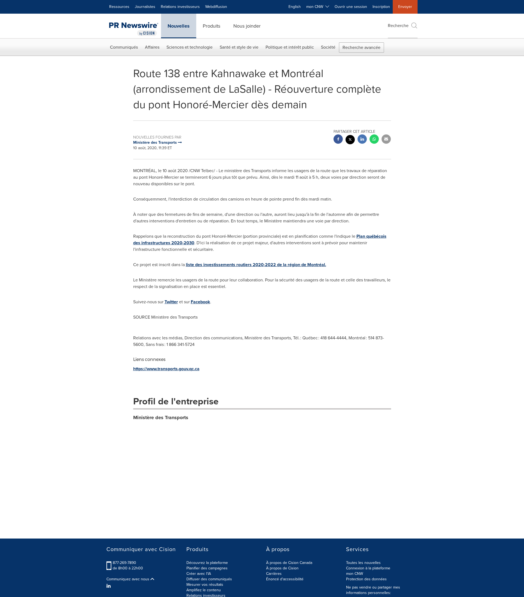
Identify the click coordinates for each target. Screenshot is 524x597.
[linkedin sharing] (362, 139)
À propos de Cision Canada (289, 563)
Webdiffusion (216, 7)
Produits (211, 26)
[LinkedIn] (109, 586)
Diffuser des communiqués (209, 579)
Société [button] (328, 47)
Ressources (119, 7)
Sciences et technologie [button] (189, 47)
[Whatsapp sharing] (374, 139)
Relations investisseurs (180, 7)
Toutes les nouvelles (363, 563)
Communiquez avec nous (128, 579)
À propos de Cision (282, 568)
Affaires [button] (152, 47)
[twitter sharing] (350, 140)
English (294, 7)
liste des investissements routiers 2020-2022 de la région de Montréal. (256, 264)
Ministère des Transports (160, 417)
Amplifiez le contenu (203, 590)
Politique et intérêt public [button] (290, 47)
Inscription (381, 7)
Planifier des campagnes (207, 568)
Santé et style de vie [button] (239, 47)
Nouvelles (179, 26)
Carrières (274, 574)
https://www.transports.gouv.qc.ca (166, 369)
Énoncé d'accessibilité (284, 579)
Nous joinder (247, 26)
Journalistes (145, 7)
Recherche (398, 25)
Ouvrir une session (351, 7)
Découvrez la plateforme (207, 563)
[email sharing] (386, 139)
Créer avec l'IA (198, 574)
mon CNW (354, 574)
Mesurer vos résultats (204, 584)
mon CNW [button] (315, 7)
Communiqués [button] (124, 47)
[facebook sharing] (338, 139)
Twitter (171, 302)
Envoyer (405, 7)
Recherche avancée (361, 47)
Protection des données (366, 579)
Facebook (200, 302)
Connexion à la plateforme (368, 568)
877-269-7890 (124, 563)
